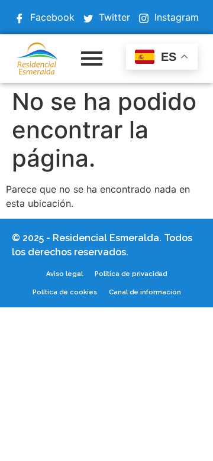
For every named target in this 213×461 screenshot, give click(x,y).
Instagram (175, 17)
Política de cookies (65, 292)
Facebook (51, 17)
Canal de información (145, 292)
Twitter (113, 17)
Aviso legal (64, 274)
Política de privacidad (131, 274)
